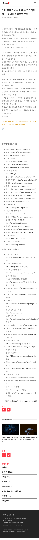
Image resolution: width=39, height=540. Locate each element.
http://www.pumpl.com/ (19, 167)
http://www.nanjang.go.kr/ (16, 344)
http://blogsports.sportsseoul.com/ (19, 356)
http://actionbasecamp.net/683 (24, 401)
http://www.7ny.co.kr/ (14, 390)
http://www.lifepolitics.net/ (16, 223)
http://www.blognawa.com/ (25, 189)
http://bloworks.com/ (21, 201)
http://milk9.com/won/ (21, 362)
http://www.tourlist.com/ (24, 380)
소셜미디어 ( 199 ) (8, 472)
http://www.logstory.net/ (15, 244)
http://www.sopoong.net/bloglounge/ (20, 273)
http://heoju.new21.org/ (22, 328)
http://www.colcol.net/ (20, 186)
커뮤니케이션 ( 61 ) (8, 486)
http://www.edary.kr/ (14, 313)
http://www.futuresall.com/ (16, 377)
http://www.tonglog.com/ (21, 368)
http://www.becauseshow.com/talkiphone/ (22, 319)
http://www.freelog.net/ (22, 195)
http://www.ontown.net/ (21, 226)
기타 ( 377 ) (5, 501)
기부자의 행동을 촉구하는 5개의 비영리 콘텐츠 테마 (28, 438)
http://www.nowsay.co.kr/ (23, 347)
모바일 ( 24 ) (6, 477)
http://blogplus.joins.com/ (26, 192)
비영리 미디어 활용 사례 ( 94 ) (11, 491)
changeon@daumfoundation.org (13, 522)
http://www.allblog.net (22, 152)
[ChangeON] (6, 3)
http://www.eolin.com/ (20, 164)
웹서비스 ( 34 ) (6, 482)
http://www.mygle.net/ (15, 282)
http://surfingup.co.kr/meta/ (22, 232)
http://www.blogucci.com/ (23, 217)
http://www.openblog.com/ (25, 198)
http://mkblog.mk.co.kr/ (15, 214)
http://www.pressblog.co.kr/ (17, 208)
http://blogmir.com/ (22, 294)
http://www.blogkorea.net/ (16, 161)
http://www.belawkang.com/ (22, 393)
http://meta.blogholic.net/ (16, 238)
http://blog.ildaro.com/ (15, 267)
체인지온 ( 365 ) (7, 496)
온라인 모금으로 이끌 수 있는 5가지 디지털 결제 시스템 (10, 439)
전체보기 (4, 467)
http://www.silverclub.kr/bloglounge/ (20, 303)
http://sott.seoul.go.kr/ (28, 325)
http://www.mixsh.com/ (19, 155)
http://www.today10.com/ (23, 229)
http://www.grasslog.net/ (15, 257)
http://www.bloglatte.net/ (25, 177)
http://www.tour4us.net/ (27, 334)
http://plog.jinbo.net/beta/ (22, 183)
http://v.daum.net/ (23, 149)
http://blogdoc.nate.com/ (15, 174)
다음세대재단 (8, 515)
